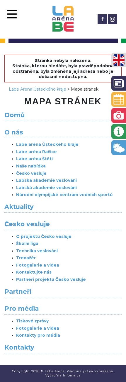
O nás (13, 132)
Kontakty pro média (38, 335)
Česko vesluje (31, 173)
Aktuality (19, 206)
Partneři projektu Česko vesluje (51, 279)
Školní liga (27, 243)
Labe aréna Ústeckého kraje (47, 144)
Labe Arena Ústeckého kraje (37, 89)
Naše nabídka (31, 166)
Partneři (17, 291)
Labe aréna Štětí (34, 158)
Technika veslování (37, 250)
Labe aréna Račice (36, 151)
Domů (14, 115)
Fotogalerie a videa (37, 265)
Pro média (21, 308)
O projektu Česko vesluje (43, 236)
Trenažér (26, 257)
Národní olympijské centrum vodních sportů (64, 194)
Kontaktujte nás (34, 272)
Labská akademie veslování (46, 180)
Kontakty (19, 347)
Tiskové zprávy (32, 321)
